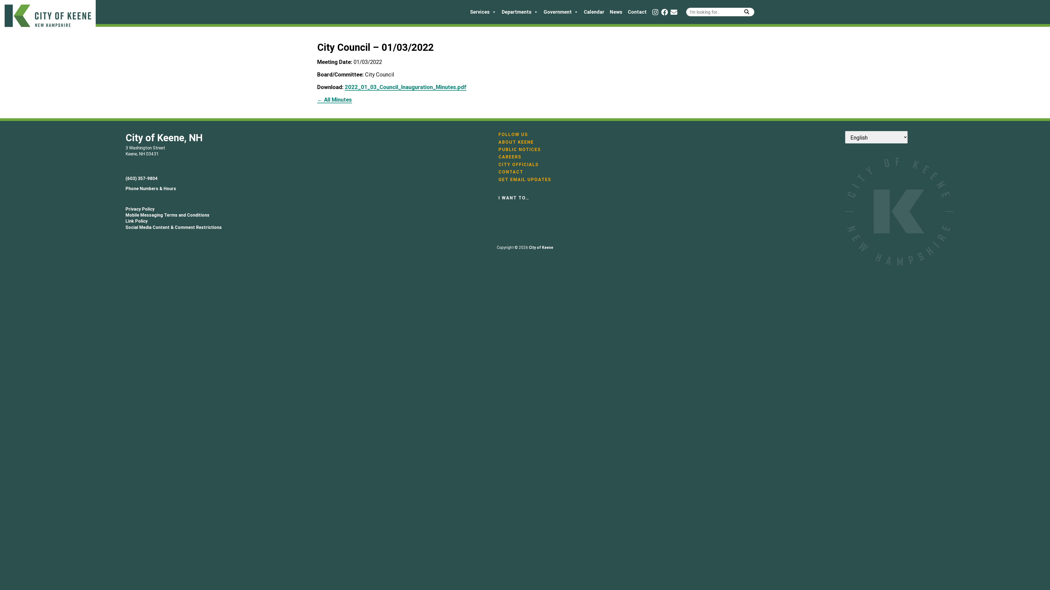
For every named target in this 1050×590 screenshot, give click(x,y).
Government (558, 12)
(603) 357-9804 (142, 178)
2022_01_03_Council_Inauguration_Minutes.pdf (405, 87)
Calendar (594, 12)
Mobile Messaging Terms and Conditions (167, 215)
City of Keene (541, 247)
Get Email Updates (524, 179)
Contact (637, 12)
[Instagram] (655, 12)
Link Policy (137, 221)
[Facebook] (664, 12)
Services (480, 12)
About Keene (516, 142)
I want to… (513, 197)
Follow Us (513, 134)
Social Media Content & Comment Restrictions (174, 227)
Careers (509, 157)
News (616, 12)
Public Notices (519, 149)
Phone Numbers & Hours (151, 188)
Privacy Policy (140, 209)
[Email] (673, 12)
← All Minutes (334, 99)
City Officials (518, 164)
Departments (517, 12)
